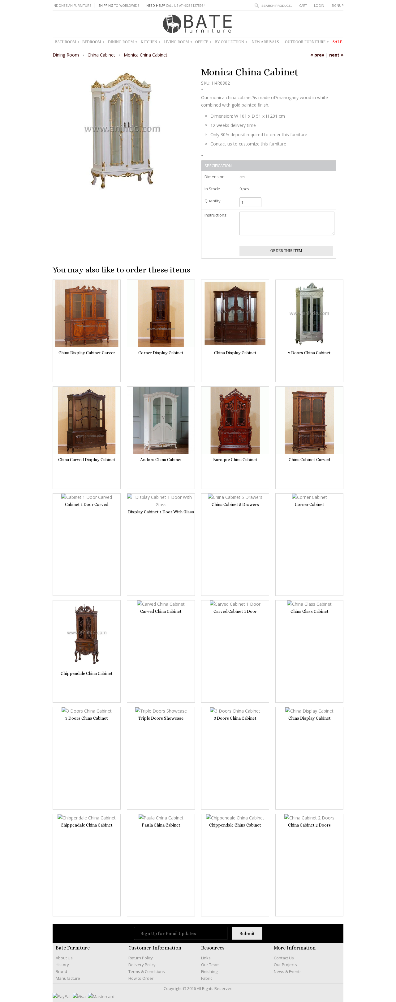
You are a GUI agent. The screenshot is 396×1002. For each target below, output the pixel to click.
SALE (337, 42)
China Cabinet (102, 55)
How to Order (140, 978)
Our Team (210, 964)
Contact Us (284, 958)
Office (203, 42)
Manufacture (68, 978)
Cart (303, 5)
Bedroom (93, 42)
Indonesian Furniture (72, 5)
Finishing (209, 971)
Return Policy (140, 958)
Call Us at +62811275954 (175, 5)
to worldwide (118, 5)
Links (206, 958)
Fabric (206, 978)
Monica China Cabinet (145, 55)
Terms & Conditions (146, 971)
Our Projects (285, 964)
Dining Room (122, 42)
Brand (61, 971)
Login (319, 5)
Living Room (178, 42)
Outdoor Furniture (307, 42)
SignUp (337, 5)
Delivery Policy (142, 964)
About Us (64, 958)
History (62, 964)
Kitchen (150, 42)
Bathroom (67, 42)
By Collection (231, 42)
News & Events (288, 971)
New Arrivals (265, 42)
